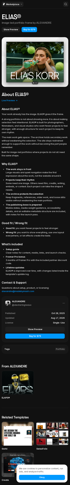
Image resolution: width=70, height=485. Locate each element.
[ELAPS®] (18, 385)
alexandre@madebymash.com (18, 291)
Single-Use (59, 322)
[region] (35, 62)
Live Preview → (10, 100)
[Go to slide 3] (36, 82)
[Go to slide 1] (33, 82)
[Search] (65, 4)
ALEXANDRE (43, 22)
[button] (11, 29)
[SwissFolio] (52, 436)
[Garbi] (18, 436)
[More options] (64, 303)
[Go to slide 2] (35, 82)
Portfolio (60, 349)
